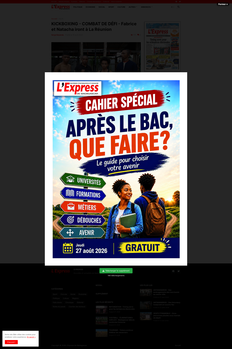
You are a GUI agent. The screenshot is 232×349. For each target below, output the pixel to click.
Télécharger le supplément (117, 270)
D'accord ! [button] (11, 342)
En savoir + (31, 337)
